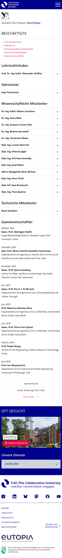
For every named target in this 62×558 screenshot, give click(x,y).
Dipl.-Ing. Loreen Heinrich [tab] (15, 145)
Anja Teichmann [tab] (10, 93)
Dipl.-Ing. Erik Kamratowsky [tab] (16, 159)
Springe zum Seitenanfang (51, 526)
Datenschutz (7, 518)
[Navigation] (58, 5)
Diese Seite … (29, 397)
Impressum (6, 513)
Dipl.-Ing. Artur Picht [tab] (12, 179)
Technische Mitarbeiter (15, 53)
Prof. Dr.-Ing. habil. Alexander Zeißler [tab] (21, 74)
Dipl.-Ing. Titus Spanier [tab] (13, 192)
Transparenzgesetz (10, 522)
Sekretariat (9, 46)
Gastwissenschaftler (14, 56)
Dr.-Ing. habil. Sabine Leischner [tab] (18, 111)
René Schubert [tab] (9, 211)
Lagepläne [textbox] (11, 464)
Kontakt (5, 508)
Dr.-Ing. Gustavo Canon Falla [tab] (16, 125)
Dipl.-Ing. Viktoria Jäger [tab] (14, 152)
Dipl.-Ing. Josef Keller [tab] (12, 165)
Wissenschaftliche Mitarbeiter (18, 49)
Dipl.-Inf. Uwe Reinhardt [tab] (14, 185)
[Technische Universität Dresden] (10, 4)
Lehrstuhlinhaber (12, 42)
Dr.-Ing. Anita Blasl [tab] (11, 118)
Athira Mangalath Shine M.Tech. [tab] (18, 172)
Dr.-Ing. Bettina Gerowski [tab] (15, 132)
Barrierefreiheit (8, 527)
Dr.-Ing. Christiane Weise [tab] (14, 138)
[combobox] (31, 464)
